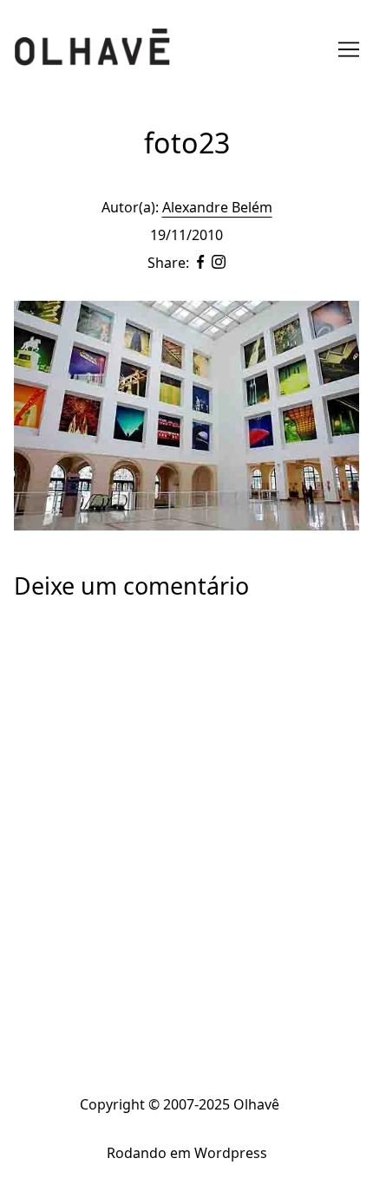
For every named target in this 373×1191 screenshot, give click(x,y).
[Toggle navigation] (348, 49)
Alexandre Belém (217, 207)
